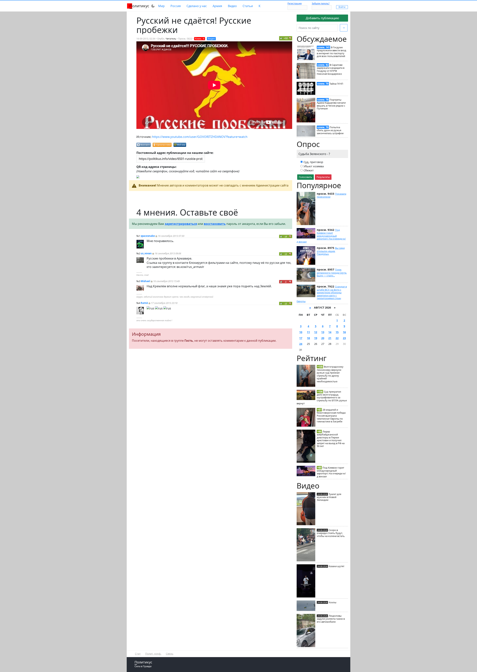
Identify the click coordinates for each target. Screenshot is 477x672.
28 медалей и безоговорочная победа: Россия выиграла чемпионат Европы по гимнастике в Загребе (331, 415)
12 (315, 332)
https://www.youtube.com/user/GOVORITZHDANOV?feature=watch (199, 137)
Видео (232, 6)
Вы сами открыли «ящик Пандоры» (331, 251)
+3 (286, 254)
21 (329, 338)
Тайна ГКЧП (336, 83)
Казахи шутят (336, 566)
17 (300, 338)
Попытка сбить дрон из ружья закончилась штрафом (330, 130)
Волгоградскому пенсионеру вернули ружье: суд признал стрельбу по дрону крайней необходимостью (330, 374)
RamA (144, 303)
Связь (169, 653)
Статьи (248, 6)
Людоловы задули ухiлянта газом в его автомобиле (331, 618)
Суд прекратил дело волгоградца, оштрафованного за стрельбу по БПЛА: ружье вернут (322, 397)
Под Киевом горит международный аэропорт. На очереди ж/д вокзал (321, 235)
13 (322, 332)
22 (337, 338)
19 (315, 338)
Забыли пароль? (320, 3)
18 (308, 338)
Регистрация (295, 3)
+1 (286, 303)
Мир (161, 6)
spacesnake (148, 236)
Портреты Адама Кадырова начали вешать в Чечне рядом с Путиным (331, 104)
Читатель (171, 38)
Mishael (145, 281)
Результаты (323, 177)
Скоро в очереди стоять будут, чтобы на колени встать (331, 533)
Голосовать (305, 177)
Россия (175, 6)
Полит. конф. (153, 653)
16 (344, 332)
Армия (217, 6)
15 (337, 332)
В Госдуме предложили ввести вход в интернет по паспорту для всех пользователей (331, 52)
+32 (286, 38)
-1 (285, 282)
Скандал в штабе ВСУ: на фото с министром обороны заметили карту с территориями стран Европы (322, 294)
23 (344, 338)
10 (300, 332)
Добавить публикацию (322, 18)
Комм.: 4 (199, 38)
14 (329, 332)
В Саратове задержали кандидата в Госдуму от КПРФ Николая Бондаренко (330, 69)
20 (322, 338)
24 (300, 344)
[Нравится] (281, 38)
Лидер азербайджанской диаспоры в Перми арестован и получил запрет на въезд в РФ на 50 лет (331, 439)
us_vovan (146, 253)
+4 (286, 236)
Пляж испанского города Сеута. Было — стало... (332, 272)
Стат (138, 653)
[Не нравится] (290, 38)
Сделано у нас (197, 6)
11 (308, 332)
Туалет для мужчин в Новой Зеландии (329, 497)
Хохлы (332, 602)
